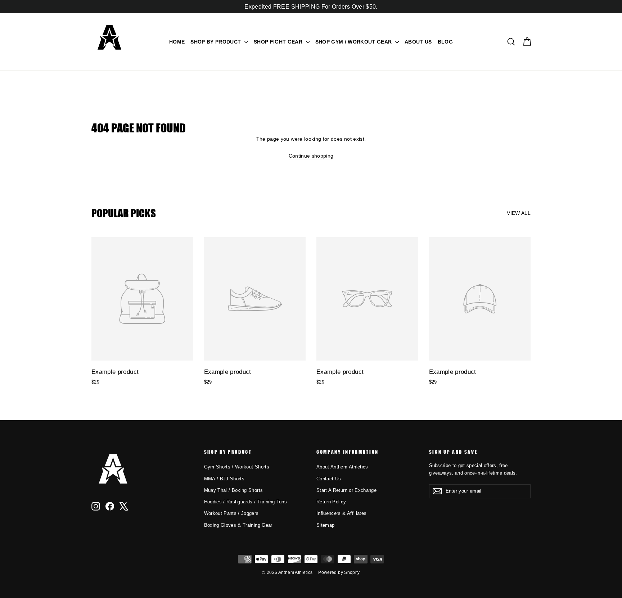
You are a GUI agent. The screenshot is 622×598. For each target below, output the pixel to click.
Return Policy (331, 501)
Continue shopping (311, 156)
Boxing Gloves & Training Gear (238, 525)
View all (519, 213)
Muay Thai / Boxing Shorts (233, 490)
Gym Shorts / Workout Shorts (236, 467)
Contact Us (328, 478)
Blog (445, 42)
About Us (418, 42)
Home (177, 42)
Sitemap (325, 525)
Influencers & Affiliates (341, 513)
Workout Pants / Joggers (231, 513)
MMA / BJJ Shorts (224, 478)
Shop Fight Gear (279, 42)
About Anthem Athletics (342, 467)
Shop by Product (216, 42)
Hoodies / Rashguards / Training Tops (245, 501)
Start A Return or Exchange (346, 490)
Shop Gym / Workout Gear (354, 42)
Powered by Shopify (339, 572)
